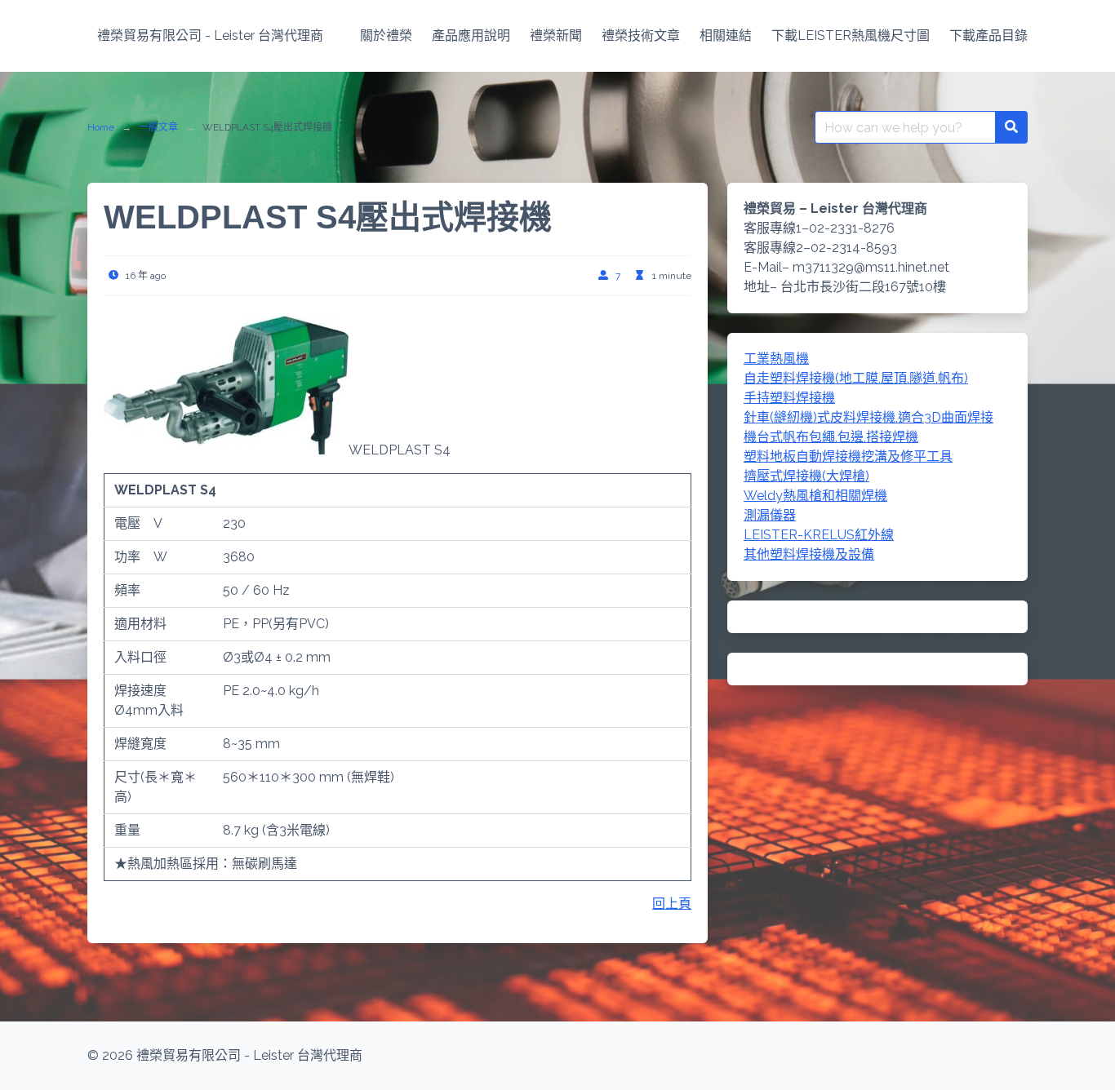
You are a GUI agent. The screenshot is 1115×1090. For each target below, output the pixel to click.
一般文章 (158, 127)
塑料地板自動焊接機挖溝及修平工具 (848, 456)
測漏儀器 (770, 515)
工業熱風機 (776, 358)
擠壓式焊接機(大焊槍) (806, 476)
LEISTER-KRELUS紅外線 (819, 535)
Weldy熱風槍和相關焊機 (815, 495)
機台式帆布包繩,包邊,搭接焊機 (831, 437)
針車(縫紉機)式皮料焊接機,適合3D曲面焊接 (868, 417)
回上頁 (671, 903)
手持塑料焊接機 (789, 397)
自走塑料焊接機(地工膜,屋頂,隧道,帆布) (856, 378)
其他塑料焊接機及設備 (809, 554)
